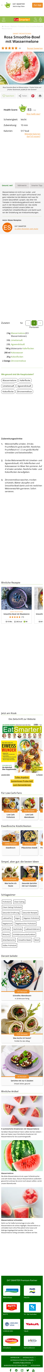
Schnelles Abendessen (22, 995)
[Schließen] (2, 5)
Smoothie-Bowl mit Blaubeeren (17, 614)
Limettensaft (17, 340)
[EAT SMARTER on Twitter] (27, 1370)
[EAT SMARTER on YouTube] (33, 1370)
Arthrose (6, 929)
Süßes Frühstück (9, 945)
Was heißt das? (33, 114)
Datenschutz (28, 1357)
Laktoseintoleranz (32, 929)
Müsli (37, 940)
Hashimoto (17, 929)
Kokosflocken (17, 356)
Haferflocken (28, 348)
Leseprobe (5, 775)
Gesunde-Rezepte (30, 913)
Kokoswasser (17, 352)
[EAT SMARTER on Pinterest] (16, 1370)
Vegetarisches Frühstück (26, 923)
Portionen (34, 327)
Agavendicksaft (18, 344)
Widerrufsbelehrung (22, 1363)
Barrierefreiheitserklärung (15, 1365)
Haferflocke (25, 380)
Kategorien (35, 1365)
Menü (4, 21)
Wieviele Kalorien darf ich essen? (32, 135)
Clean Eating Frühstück (12, 907)
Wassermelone (18, 333)
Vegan (17, 918)
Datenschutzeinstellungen (22, 1360)
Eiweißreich (10, 848)
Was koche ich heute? (22, 1038)
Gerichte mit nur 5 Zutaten (22, 1080)
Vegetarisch (7, 923)
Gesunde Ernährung (11, 913)
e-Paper (39, 775)
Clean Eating (19, 902)
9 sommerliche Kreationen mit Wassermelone (20, 1129)
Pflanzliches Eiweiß (29, 848)
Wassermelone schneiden (11, 1220)
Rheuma (6, 934)
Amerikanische (9, 940)
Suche (35, 21)
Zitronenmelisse (18, 361)
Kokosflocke (8, 391)
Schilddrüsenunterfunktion (24, 934)
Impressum (14, 1357)
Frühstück (7, 902)
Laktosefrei (7, 918)
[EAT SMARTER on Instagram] (22, 1370)
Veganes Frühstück (31, 918)
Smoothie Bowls (24, 940)
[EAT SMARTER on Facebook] (10, 1370)
